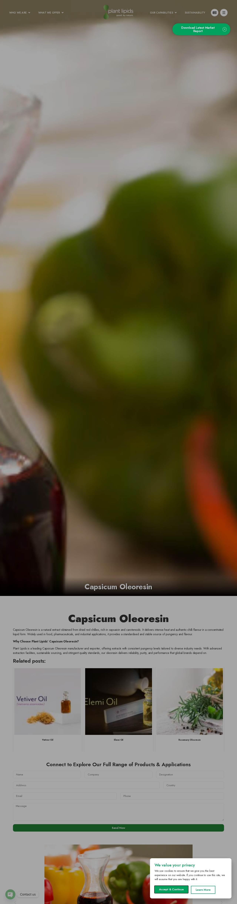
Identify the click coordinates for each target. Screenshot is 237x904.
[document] (118, 452)
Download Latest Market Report (198, 29)
